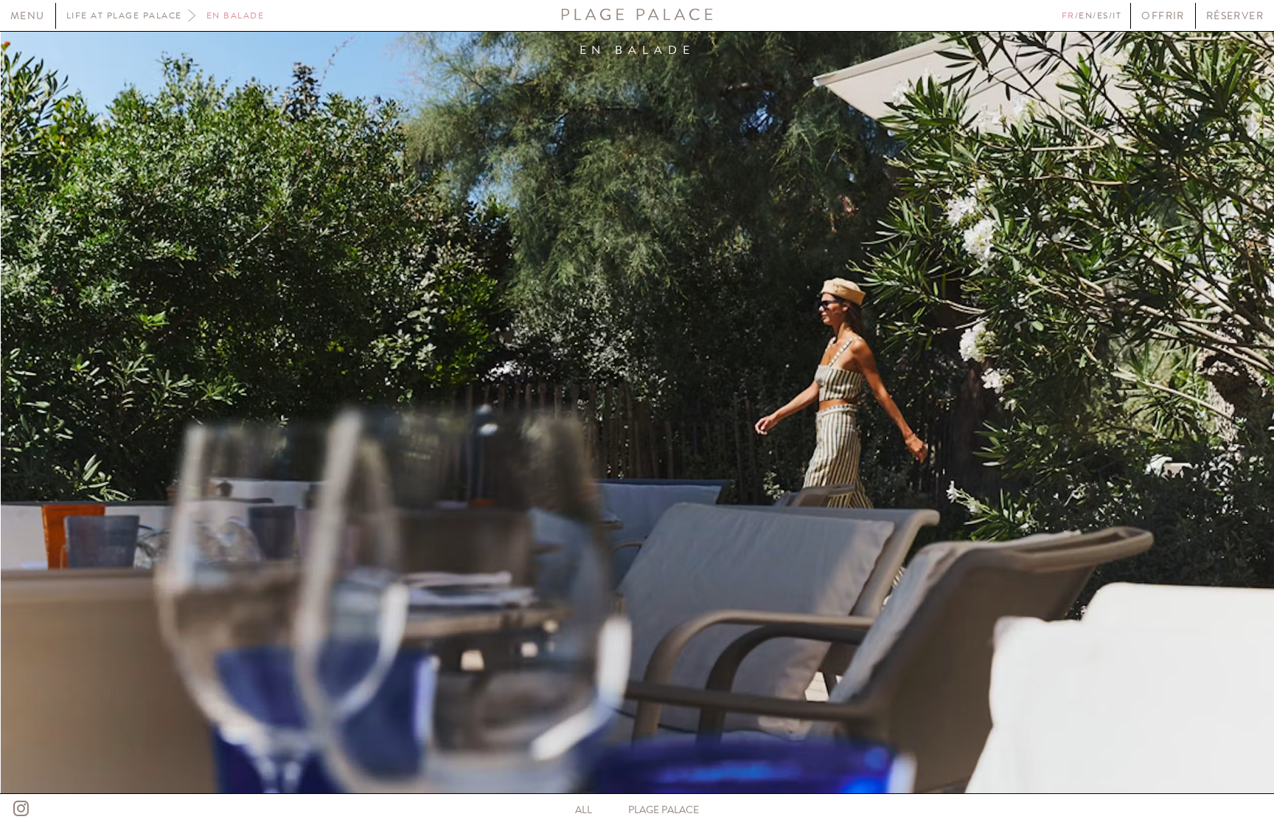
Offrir (1162, 16)
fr (1068, 15)
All (583, 810)
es (1103, 15)
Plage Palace (663, 810)
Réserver (1235, 16)
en (1086, 15)
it (1117, 15)
